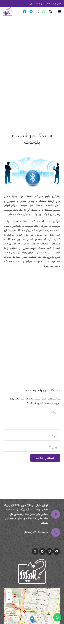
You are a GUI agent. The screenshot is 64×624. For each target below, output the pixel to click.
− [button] (9, 599)
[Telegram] (31, 11)
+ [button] (9, 593)
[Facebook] (24, 11)
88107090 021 (40, 532)
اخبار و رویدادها (54, 3)
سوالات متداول (37, 3)
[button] (50, 11)
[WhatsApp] (44, 11)
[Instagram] (37, 11)
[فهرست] (59, 11)
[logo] (7, 11)
